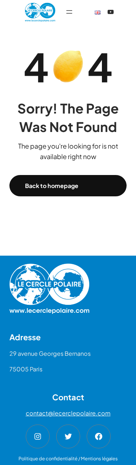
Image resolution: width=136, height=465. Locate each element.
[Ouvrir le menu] (69, 12)
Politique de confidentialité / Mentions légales (68, 458)
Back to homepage (51, 185)
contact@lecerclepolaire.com (68, 413)
